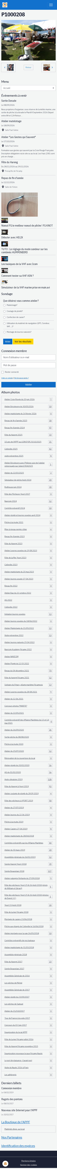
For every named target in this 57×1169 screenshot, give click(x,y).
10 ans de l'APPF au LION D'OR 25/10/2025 (28, 441)
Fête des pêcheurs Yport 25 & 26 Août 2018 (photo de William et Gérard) (28, 887)
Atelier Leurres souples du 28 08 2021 (28, 691)
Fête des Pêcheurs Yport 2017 (28, 494)
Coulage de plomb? (15, 311)
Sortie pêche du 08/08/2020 (28, 737)
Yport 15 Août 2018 (28, 905)
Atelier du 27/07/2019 (28, 807)
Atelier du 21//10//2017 (28, 1011)
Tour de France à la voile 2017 (28, 1018)
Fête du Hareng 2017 (28, 961)
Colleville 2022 (28, 607)
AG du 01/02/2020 (28, 772)
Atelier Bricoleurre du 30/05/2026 (28, 406)
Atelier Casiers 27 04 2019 (28, 828)
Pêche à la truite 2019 (28, 821)
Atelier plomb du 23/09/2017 (28, 997)
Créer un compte (7, 378)
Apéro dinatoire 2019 (28, 779)
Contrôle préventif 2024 (28, 508)
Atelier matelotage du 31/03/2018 (28, 947)
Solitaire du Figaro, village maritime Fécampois (28, 684)
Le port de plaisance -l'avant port (28, 1060)
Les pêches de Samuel (28, 1004)
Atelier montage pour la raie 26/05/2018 (28, 933)
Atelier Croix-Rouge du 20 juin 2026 (28, 399)
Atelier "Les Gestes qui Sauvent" (18, 137)
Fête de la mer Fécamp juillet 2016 (28, 1039)
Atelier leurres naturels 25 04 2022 (28, 642)
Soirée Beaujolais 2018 (28, 871)
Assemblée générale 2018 (28, 954)
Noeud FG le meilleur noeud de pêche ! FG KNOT (27, 225)
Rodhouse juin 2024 (28, 487)
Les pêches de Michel (28, 982)
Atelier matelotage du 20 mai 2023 (28, 571)
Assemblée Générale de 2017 (28, 989)
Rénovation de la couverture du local (28, 758)
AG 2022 (28, 600)
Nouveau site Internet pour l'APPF (19, 1110)
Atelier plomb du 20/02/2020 (28, 765)
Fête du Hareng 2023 (28, 543)
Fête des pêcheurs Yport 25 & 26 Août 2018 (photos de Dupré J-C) (28, 896)
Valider (28, 384)
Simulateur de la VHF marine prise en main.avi (25, 287)
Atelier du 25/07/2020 (28, 751)
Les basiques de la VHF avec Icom (19, 264)
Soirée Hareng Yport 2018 (28, 864)
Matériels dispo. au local (15, 1129)
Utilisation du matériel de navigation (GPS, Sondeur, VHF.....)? (28, 325)
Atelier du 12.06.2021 (28, 698)
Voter (7, 341)
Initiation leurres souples (28, 614)
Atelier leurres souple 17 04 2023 (28, 578)
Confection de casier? (16, 317)
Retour (28, 67)
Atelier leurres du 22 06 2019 (28, 814)
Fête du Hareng (9, 162)
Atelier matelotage (11, 121)
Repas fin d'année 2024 (28, 427)
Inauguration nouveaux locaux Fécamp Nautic (28, 1053)
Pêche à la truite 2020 (28, 744)
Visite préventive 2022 (28, 635)
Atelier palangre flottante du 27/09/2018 (28, 878)
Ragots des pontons (12, 1099)
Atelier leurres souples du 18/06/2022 (28, 621)
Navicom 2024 (28, 501)
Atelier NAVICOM (28, 656)
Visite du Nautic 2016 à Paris (28, 1067)
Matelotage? (12, 305)
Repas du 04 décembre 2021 (28, 670)
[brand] (5, 4)
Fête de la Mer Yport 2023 (28, 557)
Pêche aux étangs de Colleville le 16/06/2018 (28, 926)
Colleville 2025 (28, 448)
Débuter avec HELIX (12, 237)
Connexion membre (11, 1088)
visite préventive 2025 (28, 455)
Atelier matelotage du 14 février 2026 (28, 413)
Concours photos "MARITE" (28, 706)
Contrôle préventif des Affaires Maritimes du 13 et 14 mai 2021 (28, 721)
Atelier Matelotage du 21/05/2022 (28, 628)
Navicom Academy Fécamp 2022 (28, 649)
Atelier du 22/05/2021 (28, 713)
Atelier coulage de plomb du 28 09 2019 (28, 793)
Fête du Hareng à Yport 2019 (28, 786)
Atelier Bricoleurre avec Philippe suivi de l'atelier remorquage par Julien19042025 (28, 464)
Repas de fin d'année (12, 178)
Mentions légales (28, 1160)
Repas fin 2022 (28, 585)
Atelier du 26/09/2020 (28, 730)
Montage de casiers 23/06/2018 (28, 919)
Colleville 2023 (28, 564)
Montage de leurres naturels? (19, 332)
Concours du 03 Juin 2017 (28, 1025)
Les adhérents (28, 1074)
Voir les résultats (23, 341)
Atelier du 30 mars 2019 (28, 850)
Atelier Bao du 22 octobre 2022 (28, 593)
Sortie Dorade (8, 100)
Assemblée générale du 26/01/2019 (28, 857)
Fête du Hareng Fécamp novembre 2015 (28, 1046)
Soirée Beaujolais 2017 (28, 968)
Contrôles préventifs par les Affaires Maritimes (28, 842)
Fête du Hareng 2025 (28, 434)
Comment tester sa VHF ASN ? (17, 275)
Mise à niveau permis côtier (28, 529)
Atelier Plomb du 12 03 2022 (28, 663)
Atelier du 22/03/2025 (28, 472)
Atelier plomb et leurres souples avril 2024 (28, 515)
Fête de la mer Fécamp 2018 (28, 912)
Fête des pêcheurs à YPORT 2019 (28, 800)
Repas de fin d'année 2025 (28, 420)
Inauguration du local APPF (28, 1032)
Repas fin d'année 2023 (28, 536)
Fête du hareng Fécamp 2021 (28, 677)
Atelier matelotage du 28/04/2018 (28, 836)
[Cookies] (5, 1164)
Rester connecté (12, 372)
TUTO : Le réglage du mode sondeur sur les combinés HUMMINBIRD (24, 250)
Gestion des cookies (28, 1165)
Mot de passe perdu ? (21, 378)
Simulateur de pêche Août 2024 (28, 480)
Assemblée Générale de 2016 (28, 975)
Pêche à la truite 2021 (28, 522)
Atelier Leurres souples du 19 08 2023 (28, 550)
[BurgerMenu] (51, 4)
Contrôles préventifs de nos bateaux (28, 940)
